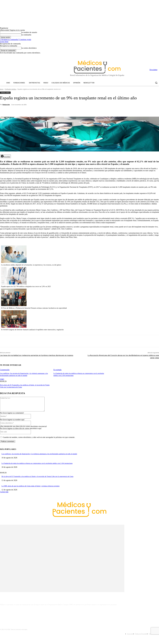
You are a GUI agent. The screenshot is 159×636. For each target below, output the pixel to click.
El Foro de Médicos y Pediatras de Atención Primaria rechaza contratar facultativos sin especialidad (34, 308)
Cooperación (4, 370)
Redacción (6, 104)
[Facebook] (141, 55)
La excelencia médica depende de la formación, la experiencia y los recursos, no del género (31, 265)
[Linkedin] (148, 55)
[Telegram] (151, 55)
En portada (57, 370)
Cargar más (4, 492)
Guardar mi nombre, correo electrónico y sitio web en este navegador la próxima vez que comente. (39, 437)
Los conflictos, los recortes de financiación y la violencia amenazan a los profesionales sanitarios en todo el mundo (39, 454)
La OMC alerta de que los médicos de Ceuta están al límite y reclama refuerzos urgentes (30, 486)
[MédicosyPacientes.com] (97, 66)
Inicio (1, 89)
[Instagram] (144, 55)
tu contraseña (26, 35)
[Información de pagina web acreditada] (79, 614)
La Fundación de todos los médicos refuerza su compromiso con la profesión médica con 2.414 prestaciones (37, 463)
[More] (66, 110)
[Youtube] (157, 55)
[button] (156, 83)
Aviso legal (4, 42)
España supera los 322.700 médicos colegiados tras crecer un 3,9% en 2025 (26, 286)
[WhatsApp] (41, 110)
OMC (2, 379)
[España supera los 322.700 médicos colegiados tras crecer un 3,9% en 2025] (14, 284)
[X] (154, 55)
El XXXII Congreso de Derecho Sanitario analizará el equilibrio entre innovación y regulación (32, 330)
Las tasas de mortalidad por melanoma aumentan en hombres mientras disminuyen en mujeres (36, 355)
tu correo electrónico (29, 48)
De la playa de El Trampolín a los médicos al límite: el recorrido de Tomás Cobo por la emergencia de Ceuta (37, 476)
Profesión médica (10, 89)
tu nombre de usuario (29, 32)
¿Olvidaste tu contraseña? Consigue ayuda (15, 40)
